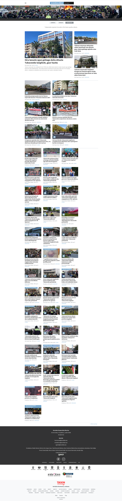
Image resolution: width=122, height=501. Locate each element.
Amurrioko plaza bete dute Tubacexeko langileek (50, 397)
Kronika (31, 492)
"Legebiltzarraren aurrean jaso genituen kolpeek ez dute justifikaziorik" (51, 260)
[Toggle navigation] (25, 3)
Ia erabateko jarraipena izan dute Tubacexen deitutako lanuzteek (64, 96)
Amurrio (26, 183)
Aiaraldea (87, 53)
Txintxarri (67, 492)
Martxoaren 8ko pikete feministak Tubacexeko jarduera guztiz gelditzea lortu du (51, 338)
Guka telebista (85, 491)
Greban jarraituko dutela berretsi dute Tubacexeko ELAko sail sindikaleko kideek (69, 280)
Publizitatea (58, 462)
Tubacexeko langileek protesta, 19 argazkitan (31, 397)
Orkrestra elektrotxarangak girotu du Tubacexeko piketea (70, 178)
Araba (36, 65)
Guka (78, 491)
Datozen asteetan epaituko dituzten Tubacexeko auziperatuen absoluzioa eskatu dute (64, 119)
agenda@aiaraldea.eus (61, 445)
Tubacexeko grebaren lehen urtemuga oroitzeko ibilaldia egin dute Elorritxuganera (51, 160)
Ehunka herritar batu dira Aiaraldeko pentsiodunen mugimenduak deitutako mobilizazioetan (31, 261)
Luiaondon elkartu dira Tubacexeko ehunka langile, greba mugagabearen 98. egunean (32, 220)
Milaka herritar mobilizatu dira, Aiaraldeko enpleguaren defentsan (70, 337)
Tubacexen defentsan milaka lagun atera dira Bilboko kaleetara (32, 280)
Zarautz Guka (75, 492)
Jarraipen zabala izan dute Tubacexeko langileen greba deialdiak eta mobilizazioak (32, 417)
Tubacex (61, 20)
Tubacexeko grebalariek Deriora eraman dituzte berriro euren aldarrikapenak (33, 239)
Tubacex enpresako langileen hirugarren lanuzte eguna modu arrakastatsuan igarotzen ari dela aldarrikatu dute (85, 72)
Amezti (49, 489)
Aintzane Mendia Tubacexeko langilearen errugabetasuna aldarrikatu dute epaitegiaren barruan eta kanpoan (65, 141)
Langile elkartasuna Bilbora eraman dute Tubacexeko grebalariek (69, 239)
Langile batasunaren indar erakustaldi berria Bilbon (50, 196)
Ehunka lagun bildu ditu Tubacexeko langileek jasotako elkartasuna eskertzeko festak (31, 161)
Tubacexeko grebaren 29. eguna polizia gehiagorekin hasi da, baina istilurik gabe (32, 337)
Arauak (65, 462)
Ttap (66, 495)
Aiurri (40, 489)
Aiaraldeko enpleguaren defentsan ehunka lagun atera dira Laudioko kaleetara (33, 317)
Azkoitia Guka (85, 489)
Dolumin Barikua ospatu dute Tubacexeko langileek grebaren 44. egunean (51, 299)
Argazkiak (69, 22)
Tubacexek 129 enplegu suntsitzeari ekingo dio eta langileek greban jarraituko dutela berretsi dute (50, 318)
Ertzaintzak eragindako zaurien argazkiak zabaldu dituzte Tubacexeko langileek (70, 376)
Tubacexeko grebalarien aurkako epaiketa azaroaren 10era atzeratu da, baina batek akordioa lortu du (36, 119)
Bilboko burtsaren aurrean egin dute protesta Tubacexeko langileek (69, 299)
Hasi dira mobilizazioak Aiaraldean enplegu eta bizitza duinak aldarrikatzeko (33, 356)
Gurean (61, 495)
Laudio (65, 122)
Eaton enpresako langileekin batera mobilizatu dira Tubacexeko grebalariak (51, 280)
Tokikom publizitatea (61, 497)
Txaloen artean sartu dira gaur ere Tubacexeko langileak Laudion (70, 160)
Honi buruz (44, 462)
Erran (34, 491)
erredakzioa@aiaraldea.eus (61, 442)
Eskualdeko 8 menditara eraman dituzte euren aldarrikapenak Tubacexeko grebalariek (69, 220)
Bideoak (61, 22)
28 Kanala (91, 492)
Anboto (55, 489)
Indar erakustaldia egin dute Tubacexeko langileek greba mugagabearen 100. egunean (69, 197)
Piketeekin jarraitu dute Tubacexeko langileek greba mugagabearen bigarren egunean (69, 399)
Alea (45, 489)
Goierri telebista (65, 491)
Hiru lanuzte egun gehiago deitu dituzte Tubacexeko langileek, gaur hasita (44, 61)
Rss (79, 462)
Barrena (93, 489)
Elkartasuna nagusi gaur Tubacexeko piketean (49, 218)
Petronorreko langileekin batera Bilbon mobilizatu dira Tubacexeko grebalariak (51, 179)
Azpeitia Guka (77, 489)
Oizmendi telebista (50, 492)
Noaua (42, 492)
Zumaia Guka (84, 492)
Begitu (29, 491)
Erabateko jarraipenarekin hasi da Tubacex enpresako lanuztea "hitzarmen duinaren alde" (37, 96)
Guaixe (73, 491)
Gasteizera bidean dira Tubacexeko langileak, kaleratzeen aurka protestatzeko (68, 261)
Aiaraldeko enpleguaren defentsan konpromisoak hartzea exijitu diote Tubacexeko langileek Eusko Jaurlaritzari (50, 240)
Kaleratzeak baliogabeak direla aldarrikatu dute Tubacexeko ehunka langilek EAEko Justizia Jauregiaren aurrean (32, 199)
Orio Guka (59, 492)
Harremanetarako (72, 462)
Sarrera (53, 22)
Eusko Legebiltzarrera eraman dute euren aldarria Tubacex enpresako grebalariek (33, 299)
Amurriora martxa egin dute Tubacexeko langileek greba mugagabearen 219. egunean (33, 179)
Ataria (70, 489)
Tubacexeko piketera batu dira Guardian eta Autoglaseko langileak (33, 376)
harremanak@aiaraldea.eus (61, 440)
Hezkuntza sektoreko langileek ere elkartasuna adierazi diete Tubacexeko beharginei (50, 357)
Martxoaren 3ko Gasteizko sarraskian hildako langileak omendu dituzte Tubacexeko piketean (69, 357)
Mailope (37, 492)
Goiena (57, 491)
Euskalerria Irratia (43, 491)
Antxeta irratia (63, 489)
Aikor (35, 489)
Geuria (51, 491)
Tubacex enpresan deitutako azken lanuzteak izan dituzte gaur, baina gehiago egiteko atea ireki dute (85, 48)
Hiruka (92, 491)
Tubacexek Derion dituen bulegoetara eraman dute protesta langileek (68, 317)
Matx (56, 495)
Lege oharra (51, 462)
